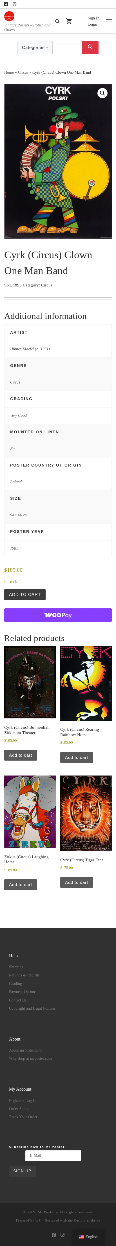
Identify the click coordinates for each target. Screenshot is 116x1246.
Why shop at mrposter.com (30, 1058)
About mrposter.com (25, 1050)
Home (9, 72)
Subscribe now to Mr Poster (37, 1147)
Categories (33, 47)
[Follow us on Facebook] (6, 4)
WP (38, 1220)
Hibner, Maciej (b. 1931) (30, 349)
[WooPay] (58, 615)
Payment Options (22, 992)
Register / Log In (22, 1101)
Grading (15, 983)
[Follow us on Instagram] (14, 4)
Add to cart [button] (20, 755)
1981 (14, 548)
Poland (16, 481)
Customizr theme (87, 1220)
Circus (23, 72)
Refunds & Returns (24, 975)
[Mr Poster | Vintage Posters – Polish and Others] (9, 15)
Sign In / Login (95, 21)
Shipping (16, 967)
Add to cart (25, 594)
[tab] (58, 292)
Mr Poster (46, 1212)
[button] (102, 93)
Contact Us (17, 1000)
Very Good (18, 415)
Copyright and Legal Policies (32, 1008)
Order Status (19, 1109)
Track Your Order (23, 1117)
